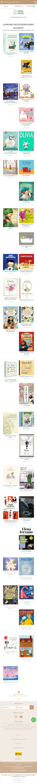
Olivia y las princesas (26, 152)
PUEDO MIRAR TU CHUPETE (26, 100)
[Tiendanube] (18, 770)
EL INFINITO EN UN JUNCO (10, 436)
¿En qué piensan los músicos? (10, 53)
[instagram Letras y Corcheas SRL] (16, 717)
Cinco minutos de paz (26, 246)
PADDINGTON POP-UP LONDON (26, 353)
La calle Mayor (26, 659)
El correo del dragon (26, 602)
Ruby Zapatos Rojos (26, 300)
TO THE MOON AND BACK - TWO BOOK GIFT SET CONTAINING (10, 380)
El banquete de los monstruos (26, 225)
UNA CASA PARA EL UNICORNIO (26, 124)
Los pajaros (26, 175)
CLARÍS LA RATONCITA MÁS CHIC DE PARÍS (10, 298)
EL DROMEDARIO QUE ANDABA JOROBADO (26, 270)
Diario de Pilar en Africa (10, 607)
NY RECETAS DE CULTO (26, 376)
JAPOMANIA (26, 405)
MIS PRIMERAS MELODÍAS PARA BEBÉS (10, 101)
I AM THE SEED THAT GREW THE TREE (26, 324)
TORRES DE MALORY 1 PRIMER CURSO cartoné (10, 330)
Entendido (18, 780)
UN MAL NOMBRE (26, 551)
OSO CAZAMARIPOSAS (10, 175)
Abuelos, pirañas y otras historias (26, 578)
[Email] (21, 717)
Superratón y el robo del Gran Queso (26, 628)
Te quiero (26, 202)
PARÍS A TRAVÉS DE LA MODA (26, 458)
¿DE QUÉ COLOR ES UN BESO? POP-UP (10, 652)
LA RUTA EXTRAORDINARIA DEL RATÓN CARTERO (10, 152)
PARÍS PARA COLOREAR (10, 485)
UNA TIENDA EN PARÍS (26, 490)
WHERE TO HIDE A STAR (10, 682)
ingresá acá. (30, 766)
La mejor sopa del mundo (10, 573)
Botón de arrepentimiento (19, 767)
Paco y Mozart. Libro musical (26, 52)
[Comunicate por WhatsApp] (33, 719)
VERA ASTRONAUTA (11, 271)
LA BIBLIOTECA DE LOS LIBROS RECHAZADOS (10, 521)
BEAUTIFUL (26, 428)
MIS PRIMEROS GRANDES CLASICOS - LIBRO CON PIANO (26, 76)
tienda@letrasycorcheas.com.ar (22, 724)
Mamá (10, 228)
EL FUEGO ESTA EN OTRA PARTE (26, 519)
